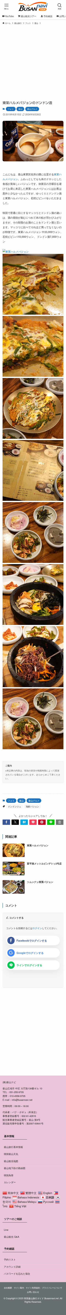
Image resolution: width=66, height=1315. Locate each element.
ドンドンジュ (14, 806)
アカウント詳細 (12, 1266)
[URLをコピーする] (59, 822)
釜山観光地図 (11, 1161)
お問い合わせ (33, 1292)
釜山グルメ (32, 108)
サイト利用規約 (33, 1287)
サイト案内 (19, 1287)
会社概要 (8, 1287)
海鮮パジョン (32, 806)
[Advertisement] (33, 61)
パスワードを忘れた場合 (17, 1273)
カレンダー (10, 1182)
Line (6, 1229)
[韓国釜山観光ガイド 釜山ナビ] (33, 6)
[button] (6, 822)
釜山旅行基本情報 (13, 1147)
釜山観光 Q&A (11, 1236)
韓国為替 (8, 1175)
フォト (11, 108)
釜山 (20, 108)
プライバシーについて (52, 1287)
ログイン (37, 928)
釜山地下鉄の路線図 (14, 1168)
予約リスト (10, 1259)
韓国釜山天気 (11, 1154)
